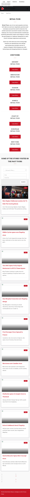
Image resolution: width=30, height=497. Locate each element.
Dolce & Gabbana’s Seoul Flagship (13, 425)
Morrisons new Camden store (12, 363)
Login (4, 1)
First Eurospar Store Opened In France (13, 333)
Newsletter (15, 1)
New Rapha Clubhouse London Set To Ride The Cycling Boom (15, 202)
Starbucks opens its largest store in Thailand (14, 395)
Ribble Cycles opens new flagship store (14, 233)
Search (23, 182)
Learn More (15, 69)
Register (8, 1)
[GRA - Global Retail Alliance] (8, 9)
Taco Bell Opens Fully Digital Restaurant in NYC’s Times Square (14, 267)
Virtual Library (21, 1)
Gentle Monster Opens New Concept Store (14, 457)
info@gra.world (18, 492)
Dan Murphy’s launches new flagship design (15, 300)
